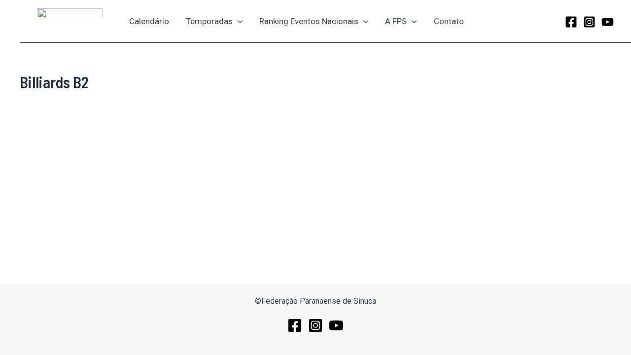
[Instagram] (589, 22)
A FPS (396, 21)
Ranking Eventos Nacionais (308, 21)
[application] (238, 21)
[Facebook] (571, 22)
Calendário (149, 21)
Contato (449, 21)
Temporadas (209, 21)
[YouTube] (607, 22)
